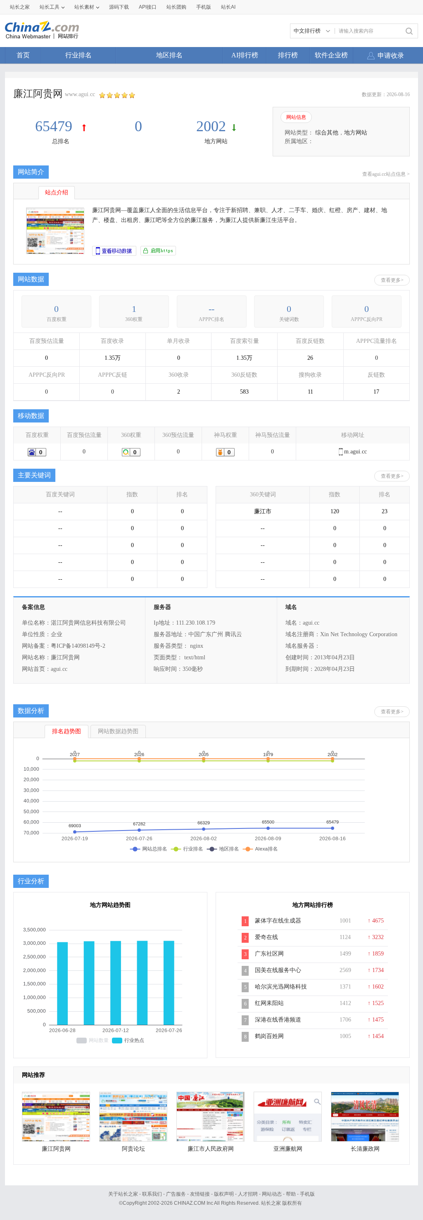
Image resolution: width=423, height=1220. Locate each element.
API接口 (148, 7)
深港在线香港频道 (278, 1020)
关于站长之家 (123, 1194)
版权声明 (224, 1194)
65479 (55, 126)
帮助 (291, 1194)
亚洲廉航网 (287, 1149)
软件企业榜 (331, 55)
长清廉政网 (365, 1149)
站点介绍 (56, 192)
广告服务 (176, 1194)
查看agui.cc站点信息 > (386, 174)
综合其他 (326, 133)
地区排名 (169, 55)
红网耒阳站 (269, 1003)
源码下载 (119, 7)
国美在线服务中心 (278, 970)
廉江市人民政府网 (211, 1149)
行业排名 (78, 55)
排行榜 (288, 55)
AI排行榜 (244, 55)
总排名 (60, 141)
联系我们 (152, 1194)
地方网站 (216, 141)
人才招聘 (248, 1194)
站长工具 (49, 7)
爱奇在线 (266, 937)
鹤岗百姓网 (269, 1036)
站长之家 (20, 7)
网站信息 (296, 117)
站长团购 (176, 7)
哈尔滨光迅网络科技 (281, 987)
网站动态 (272, 1194)
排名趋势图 (66, 731)
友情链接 (200, 1194)
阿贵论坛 (133, 1149)
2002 (211, 126)
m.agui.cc (355, 451)
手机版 (307, 1194)
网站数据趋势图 (118, 731)
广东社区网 (269, 954)
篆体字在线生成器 (278, 921)
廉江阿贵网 (56, 1149)
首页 (23, 55)
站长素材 (84, 7)
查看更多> (392, 280)
